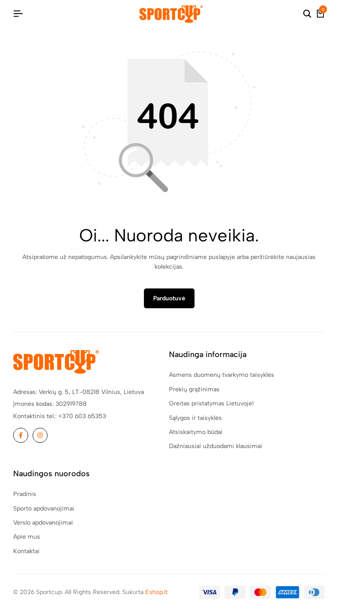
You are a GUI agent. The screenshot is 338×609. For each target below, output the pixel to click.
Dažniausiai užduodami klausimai (215, 446)
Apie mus (26, 536)
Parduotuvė (169, 298)
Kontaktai (26, 551)
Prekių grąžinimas (194, 389)
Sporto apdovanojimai (43, 508)
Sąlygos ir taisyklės (195, 418)
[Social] (20, 435)
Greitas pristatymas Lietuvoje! (211, 403)
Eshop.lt (156, 592)
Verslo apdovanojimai (43, 522)
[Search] (307, 14)
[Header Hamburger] (18, 14)
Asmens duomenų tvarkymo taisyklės (221, 375)
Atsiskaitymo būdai (196, 432)
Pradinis (24, 494)
